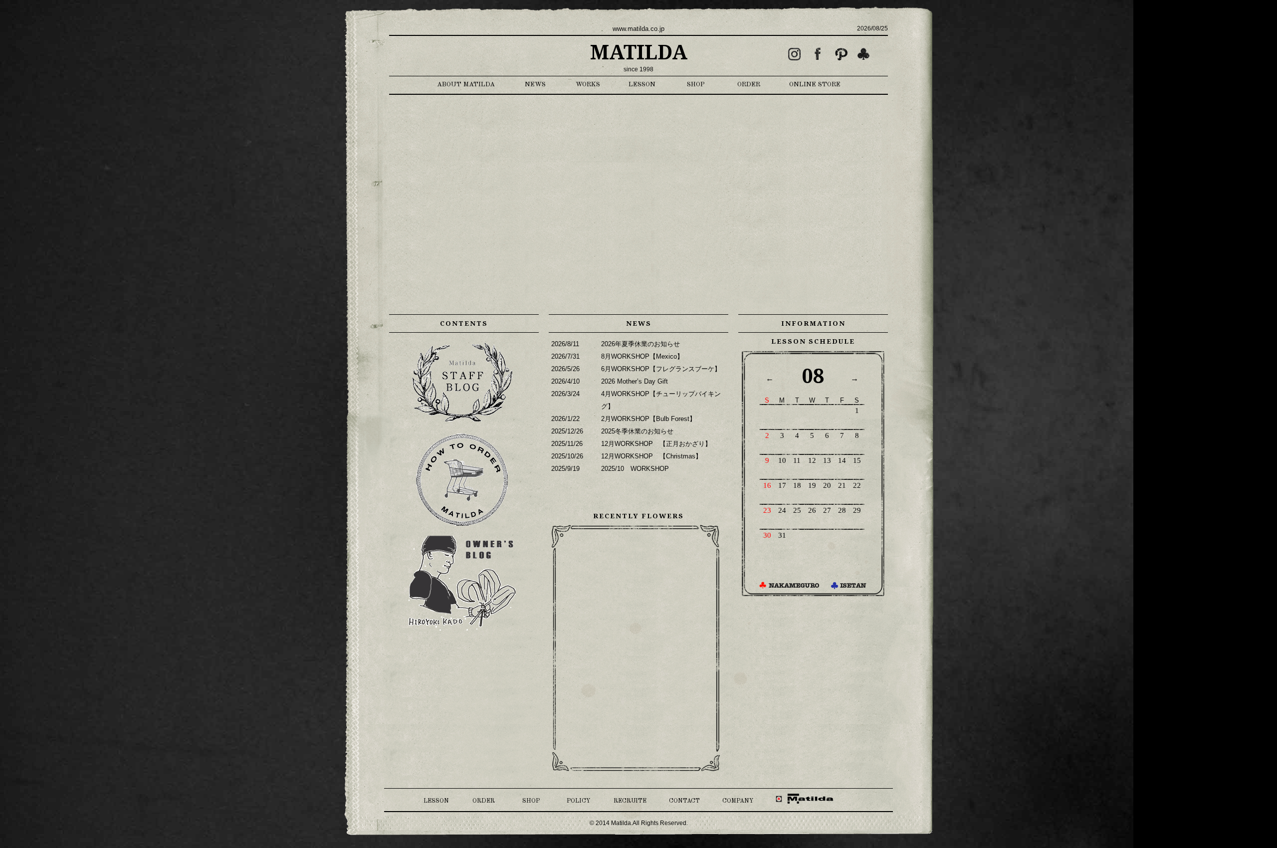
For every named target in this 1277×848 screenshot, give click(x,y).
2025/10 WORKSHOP (635, 468)
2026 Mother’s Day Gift (634, 381)
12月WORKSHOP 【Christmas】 (651, 456)
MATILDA (638, 52)
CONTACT (684, 801)
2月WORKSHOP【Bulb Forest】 (648, 419)
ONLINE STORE (815, 84)
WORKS (588, 84)
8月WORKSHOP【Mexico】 (642, 356)
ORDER (748, 84)
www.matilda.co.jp (638, 28)
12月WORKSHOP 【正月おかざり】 (656, 443)
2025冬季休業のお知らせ (637, 431)
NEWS (535, 84)
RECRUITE (630, 801)
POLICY (578, 801)
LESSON (642, 84)
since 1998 (638, 69)
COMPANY (737, 801)
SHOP (696, 84)
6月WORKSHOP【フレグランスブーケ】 (661, 369)
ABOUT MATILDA (466, 84)
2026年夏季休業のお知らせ (640, 344)
